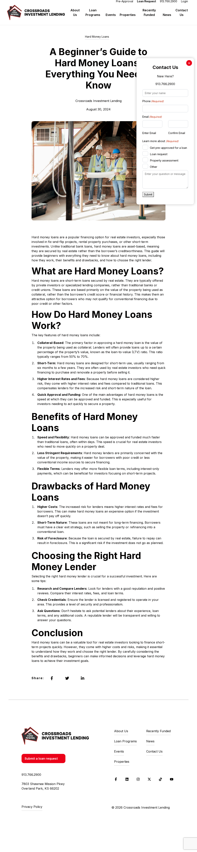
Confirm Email (176, 133)
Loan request (158, 154)
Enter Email (149, 133)
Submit (148, 194)
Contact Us (181, 12)
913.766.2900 (165, 84)
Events (111, 15)
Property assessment (164, 160)
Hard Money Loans (97, 36)
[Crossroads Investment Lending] (55, 735)
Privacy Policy (32, 807)
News (167, 15)
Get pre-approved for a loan (168, 148)
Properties (128, 15)
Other (153, 167)
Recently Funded (149, 12)
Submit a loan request (41, 758)
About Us (75, 12)
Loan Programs (92, 12)
